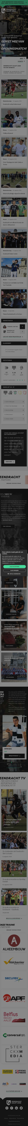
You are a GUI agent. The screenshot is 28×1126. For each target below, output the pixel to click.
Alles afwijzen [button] (14, 570)
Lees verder (12, 563)
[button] (14, 573)
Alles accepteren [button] (14, 566)
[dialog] (14, 563)
